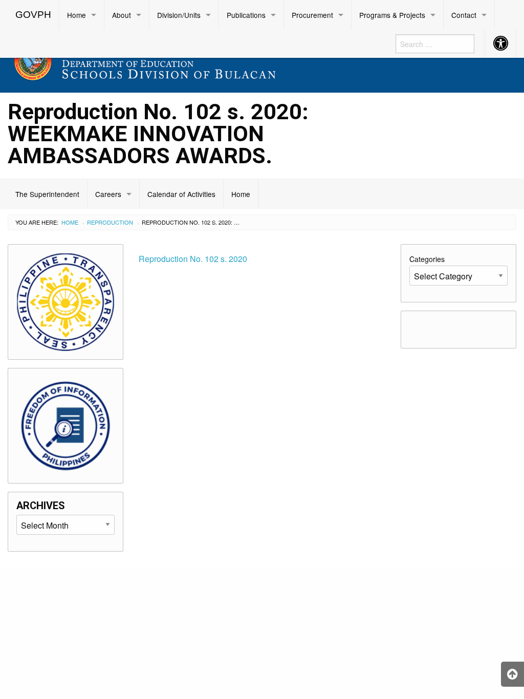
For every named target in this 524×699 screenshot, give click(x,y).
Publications (246, 15)
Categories (427, 259)
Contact (463, 15)
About (121, 15)
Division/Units (179, 15)
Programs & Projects (392, 15)
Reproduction (110, 222)
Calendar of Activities (181, 194)
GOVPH (33, 14)
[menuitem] (33, 15)
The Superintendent (47, 194)
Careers (108, 194)
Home (76, 15)
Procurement (312, 15)
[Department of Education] (196, 60)
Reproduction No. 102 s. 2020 (193, 259)
